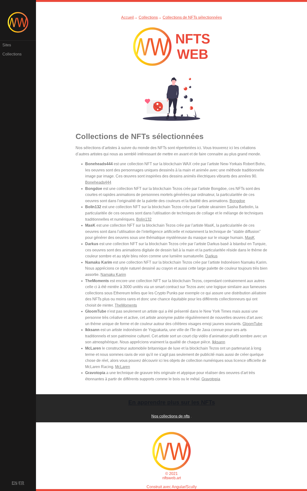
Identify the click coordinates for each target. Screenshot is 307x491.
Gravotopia (210, 379)
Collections (12, 54)
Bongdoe (237, 201)
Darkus (211, 256)
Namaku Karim (113, 275)
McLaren (122, 367)
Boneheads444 (98, 182)
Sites (6, 45)
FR (21, 483)
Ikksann (218, 342)
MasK (250, 238)
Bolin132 (144, 219)
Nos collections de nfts (170, 416)
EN (14, 483)
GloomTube (252, 324)
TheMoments (126, 305)
